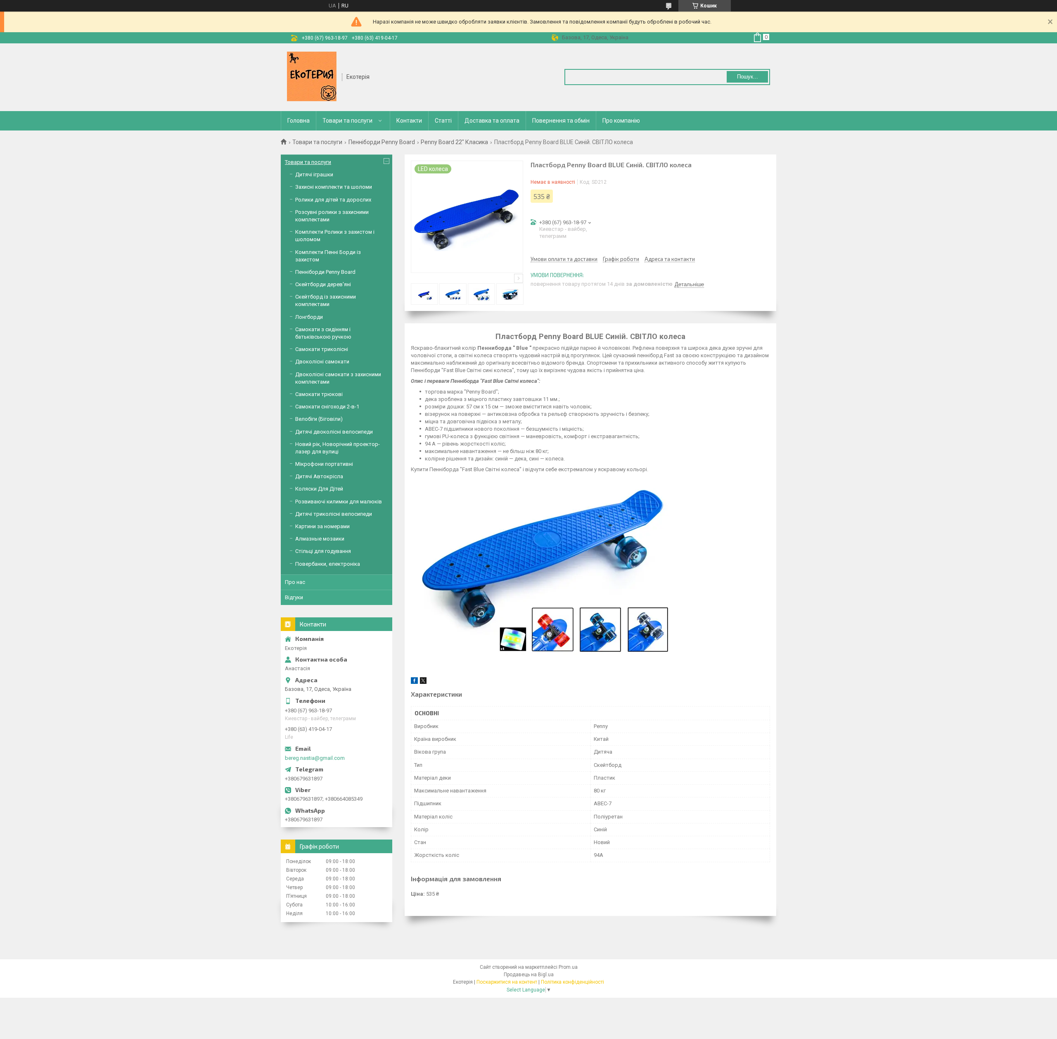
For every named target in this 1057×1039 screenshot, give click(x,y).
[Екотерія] (312, 76)
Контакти (409, 120)
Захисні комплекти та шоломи (333, 187)
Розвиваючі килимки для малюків (338, 501)
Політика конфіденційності (572, 982)
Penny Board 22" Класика (454, 142)
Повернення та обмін (561, 120)
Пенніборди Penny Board (381, 142)
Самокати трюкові (319, 394)
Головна (298, 120)
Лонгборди (309, 317)
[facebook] (414, 682)
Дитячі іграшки (314, 174)
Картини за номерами (322, 526)
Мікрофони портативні (324, 464)
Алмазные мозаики (319, 539)
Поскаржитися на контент (506, 982)
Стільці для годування (323, 551)
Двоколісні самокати (322, 361)
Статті (443, 120)
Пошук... (747, 77)
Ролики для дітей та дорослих (333, 200)
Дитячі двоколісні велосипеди (334, 432)
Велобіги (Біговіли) (319, 419)
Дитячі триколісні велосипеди (333, 514)
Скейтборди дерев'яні (323, 284)
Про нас (295, 582)
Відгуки (294, 597)
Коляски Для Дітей (319, 489)
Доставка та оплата (492, 120)
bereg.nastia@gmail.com (315, 758)
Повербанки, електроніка (327, 564)
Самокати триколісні (321, 349)
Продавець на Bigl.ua (529, 974)
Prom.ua (568, 967)
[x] (423, 682)
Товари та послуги (347, 120)
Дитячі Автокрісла (319, 476)
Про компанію (621, 120)
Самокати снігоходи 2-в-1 (327, 406)
